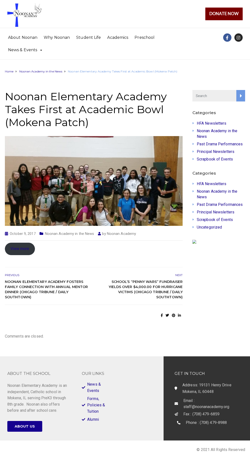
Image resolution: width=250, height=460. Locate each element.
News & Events (22, 50)
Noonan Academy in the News (69, 233)
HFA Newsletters (212, 123)
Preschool (145, 37)
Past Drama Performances (220, 144)
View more (19, 248)
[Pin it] (173, 315)
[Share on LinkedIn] (179, 315)
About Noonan (22, 37)
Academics (117, 37)
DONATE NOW (224, 13)
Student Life (88, 37)
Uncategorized (209, 227)
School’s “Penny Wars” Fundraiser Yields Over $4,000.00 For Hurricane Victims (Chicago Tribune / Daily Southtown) (146, 289)
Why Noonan (57, 37)
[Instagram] (238, 37)
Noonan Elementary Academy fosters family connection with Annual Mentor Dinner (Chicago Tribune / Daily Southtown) (46, 289)
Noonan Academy (121, 233)
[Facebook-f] (227, 37)
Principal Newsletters (215, 151)
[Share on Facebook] (162, 315)
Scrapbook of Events (215, 159)
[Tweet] (167, 315)
